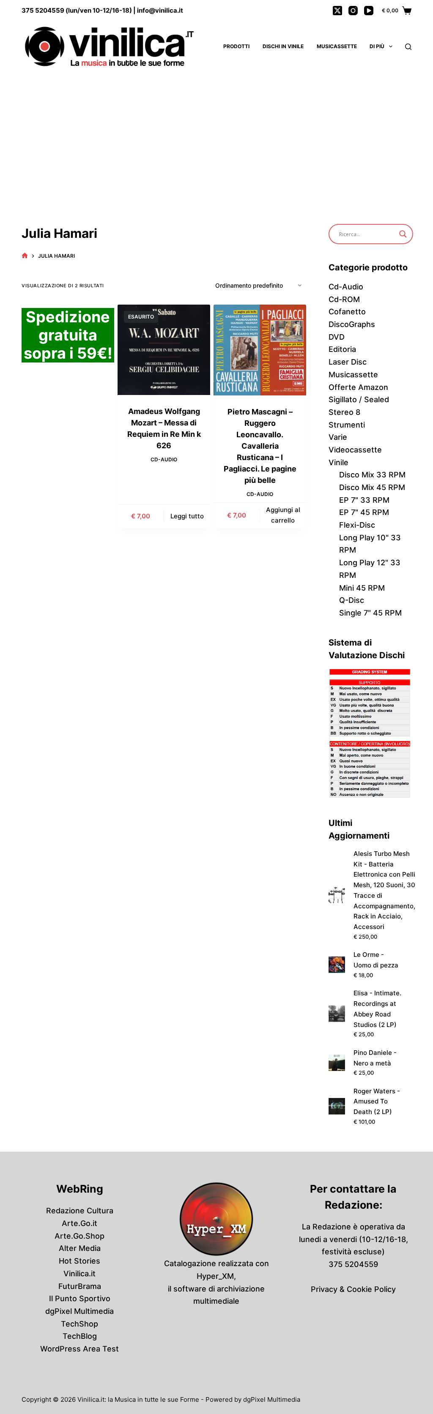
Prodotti (236, 46)
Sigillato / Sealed (359, 399)
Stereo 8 (344, 412)
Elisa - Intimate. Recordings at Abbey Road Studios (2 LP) (377, 1008)
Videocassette (355, 449)
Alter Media (80, 1248)
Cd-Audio (164, 459)
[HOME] (25, 256)
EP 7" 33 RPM (364, 500)
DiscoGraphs (352, 324)
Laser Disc (348, 361)
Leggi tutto (187, 516)
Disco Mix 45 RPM (372, 487)
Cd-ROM (344, 299)
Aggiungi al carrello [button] (283, 515)
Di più (377, 46)
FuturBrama (79, 1286)
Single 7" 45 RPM (370, 612)
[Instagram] (353, 10)
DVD (337, 336)
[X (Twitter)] (337, 10)
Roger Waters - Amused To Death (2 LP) (377, 1101)
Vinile (338, 462)
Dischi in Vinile (283, 46)
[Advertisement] (216, 135)
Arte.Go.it (79, 1223)
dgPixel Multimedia (79, 1311)
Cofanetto (347, 311)
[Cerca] (408, 47)
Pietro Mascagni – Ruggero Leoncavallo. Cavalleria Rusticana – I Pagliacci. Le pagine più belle (260, 446)
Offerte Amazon (358, 387)
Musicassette (337, 46)
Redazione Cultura (79, 1210)
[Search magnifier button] (403, 234)
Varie (338, 437)
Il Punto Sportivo (79, 1298)
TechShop (79, 1323)
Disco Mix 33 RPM (372, 474)
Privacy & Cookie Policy (353, 1289)
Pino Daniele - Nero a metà (375, 1058)
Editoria (342, 349)
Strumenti (347, 424)
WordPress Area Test (79, 1348)
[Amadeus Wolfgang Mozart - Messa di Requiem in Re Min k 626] (164, 350)
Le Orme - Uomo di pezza (376, 960)
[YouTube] (368, 10)
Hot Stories (79, 1260)
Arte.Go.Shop (79, 1235)
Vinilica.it (79, 1273)
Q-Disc (351, 600)
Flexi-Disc (357, 524)
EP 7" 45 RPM (364, 512)
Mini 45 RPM (362, 587)
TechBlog (80, 1336)
